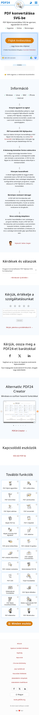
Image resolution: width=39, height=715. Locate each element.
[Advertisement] (19, 68)
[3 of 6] (18, 425)
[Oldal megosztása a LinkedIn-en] (29, 356)
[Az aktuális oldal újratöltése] (19, 5)
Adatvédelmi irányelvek (19, 678)
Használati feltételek (19, 673)
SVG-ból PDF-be (19, 456)
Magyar (20, 694)
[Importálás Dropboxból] (35, 58)
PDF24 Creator (18, 430)
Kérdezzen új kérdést (19, 278)
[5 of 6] (23, 425)
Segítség (19, 653)
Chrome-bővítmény (19, 663)
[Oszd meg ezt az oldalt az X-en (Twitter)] (19, 356)
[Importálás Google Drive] (31, 58)
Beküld (19, 320)
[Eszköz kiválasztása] (36, 3)
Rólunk (19, 643)
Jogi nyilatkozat (19, 669)
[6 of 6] (25, 425)
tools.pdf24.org (19, 700)
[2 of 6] (16, 425)
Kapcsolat (19, 657)
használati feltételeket (29, 50)
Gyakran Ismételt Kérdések (19, 648)
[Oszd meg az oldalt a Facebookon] (10, 356)
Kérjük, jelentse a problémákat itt (18, 327)
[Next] (38, 411)
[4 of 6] (21, 425)
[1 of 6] (14, 425)
